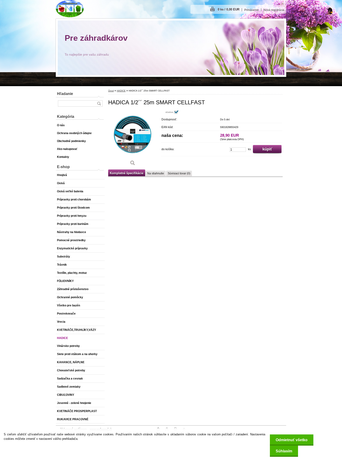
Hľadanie (65, 94)
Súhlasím (284, 451)
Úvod (111, 90)
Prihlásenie (251, 10)
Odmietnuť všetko (292, 440)
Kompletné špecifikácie (126, 173)
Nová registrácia (274, 10)
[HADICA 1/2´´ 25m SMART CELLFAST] (132, 139)
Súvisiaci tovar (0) (179, 173)
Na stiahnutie (155, 173)
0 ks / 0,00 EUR (228, 9)
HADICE (121, 90)
